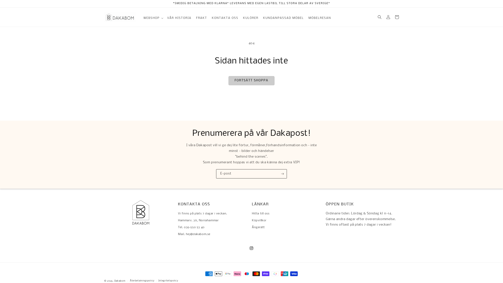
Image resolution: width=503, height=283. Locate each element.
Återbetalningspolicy (142, 281)
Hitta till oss (260, 213)
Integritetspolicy (168, 281)
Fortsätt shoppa (251, 80)
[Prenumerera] (282, 173)
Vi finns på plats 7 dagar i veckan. (202, 213)
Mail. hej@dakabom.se (194, 234)
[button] (153, 18)
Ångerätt (258, 227)
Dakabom (119, 281)
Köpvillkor (259, 220)
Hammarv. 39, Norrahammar (198, 220)
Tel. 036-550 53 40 (191, 227)
